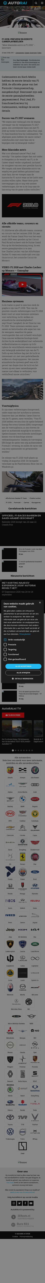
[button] (22, 678)
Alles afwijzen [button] (23, 673)
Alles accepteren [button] (23, 666)
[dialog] (22, 641)
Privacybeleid (24, 634)
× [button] (40, 603)
